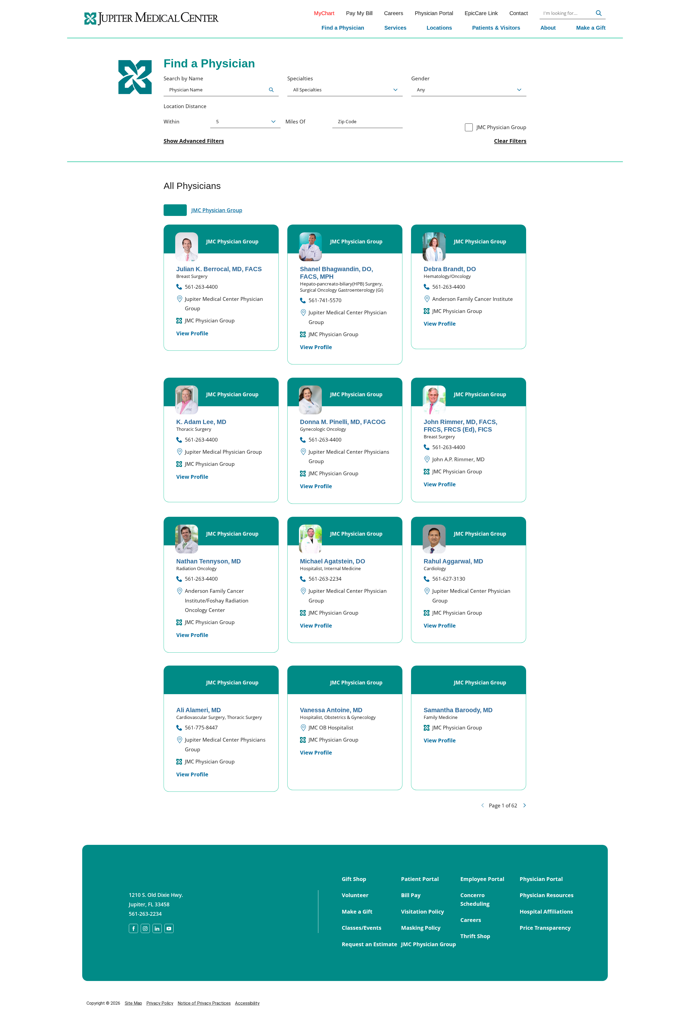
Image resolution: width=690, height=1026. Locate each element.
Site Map (133, 1003)
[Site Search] (599, 13)
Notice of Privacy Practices (204, 1003)
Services (395, 28)
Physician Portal (434, 13)
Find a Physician (343, 28)
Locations (439, 28)
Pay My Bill (359, 13)
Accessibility (247, 1003)
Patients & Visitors (496, 28)
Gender (420, 78)
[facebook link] (133, 928)
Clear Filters (510, 140)
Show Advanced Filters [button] (194, 140)
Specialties (300, 78)
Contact (518, 13)
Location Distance (185, 106)
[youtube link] (169, 928)
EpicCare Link (481, 13)
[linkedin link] (157, 928)
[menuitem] (342, 28)
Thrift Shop (475, 936)
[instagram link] (145, 928)
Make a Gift (591, 28)
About (548, 28)
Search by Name (183, 78)
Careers (393, 13)
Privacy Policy (159, 1003)
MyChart (324, 13)
